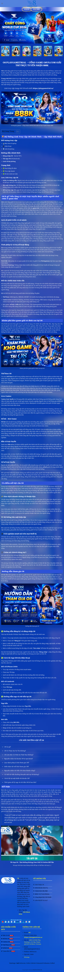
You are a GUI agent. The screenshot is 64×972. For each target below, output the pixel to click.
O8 (18, 878)
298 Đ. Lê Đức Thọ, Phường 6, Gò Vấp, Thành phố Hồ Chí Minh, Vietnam (32, 942)
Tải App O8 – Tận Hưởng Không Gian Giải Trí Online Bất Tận (32, 862)
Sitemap (26, 957)
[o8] (32, 3)
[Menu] (2, 3)
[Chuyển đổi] (2, 747)
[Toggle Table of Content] (16, 131)
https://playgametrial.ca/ (33, 937)
